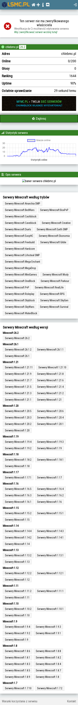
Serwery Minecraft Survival (54, 306)
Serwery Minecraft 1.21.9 (18, 373)
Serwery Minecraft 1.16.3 (18, 495)
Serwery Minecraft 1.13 (17, 561)
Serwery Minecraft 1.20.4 (50, 417)
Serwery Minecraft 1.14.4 (18, 531)
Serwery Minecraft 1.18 (17, 466)
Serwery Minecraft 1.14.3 (50, 531)
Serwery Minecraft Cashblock (20, 216)
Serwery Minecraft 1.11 (17, 597)
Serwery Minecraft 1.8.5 (17, 670)
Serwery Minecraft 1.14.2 (18, 537)
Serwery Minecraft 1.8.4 (48, 664)
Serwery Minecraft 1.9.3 (48, 626)
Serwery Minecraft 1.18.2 (18, 459)
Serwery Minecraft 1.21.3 (18, 393)
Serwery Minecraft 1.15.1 (50, 513)
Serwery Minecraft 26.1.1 (50, 349)
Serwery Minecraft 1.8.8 (48, 651)
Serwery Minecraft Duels (18, 229)
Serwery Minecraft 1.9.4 (17, 626)
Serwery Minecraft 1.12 (17, 579)
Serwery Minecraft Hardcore (20, 248)
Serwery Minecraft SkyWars (19, 306)
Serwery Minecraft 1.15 (17, 519)
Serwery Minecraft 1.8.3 (17, 664)
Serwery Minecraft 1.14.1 (50, 537)
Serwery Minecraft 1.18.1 (50, 459)
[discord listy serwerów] (48, 4)
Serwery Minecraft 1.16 (49, 501)
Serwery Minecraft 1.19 (49, 448)
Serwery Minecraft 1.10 (17, 615)
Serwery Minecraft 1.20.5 (18, 411)
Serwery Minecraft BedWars (19, 210)
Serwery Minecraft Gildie (53, 242)
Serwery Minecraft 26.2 (17, 338)
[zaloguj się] (75, 4)
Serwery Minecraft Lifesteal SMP (22, 255)
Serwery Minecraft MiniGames (21, 274)
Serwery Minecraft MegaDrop (20, 268)
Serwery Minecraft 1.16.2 (50, 495)
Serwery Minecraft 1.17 (49, 477)
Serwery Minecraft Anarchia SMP (22, 203)
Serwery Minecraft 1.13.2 (18, 555)
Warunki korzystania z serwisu (19, 701)
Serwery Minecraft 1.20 (17, 430)
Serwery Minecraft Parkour (55, 281)
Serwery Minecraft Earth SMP (52, 229)
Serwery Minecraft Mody (56, 274)
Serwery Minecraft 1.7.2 (49, 688)
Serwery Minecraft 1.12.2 (18, 573)
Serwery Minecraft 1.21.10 (52, 367)
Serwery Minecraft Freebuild (20, 242)
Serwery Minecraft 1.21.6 (50, 380)
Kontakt (71, 701)
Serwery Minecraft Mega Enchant (22, 261)
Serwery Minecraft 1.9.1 (48, 633)
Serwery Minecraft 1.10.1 (50, 608)
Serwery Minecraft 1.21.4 (50, 386)
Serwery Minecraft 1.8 (47, 676)
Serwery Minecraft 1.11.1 (50, 591)
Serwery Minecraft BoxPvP (54, 210)
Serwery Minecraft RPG (52, 293)
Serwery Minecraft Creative (56, 222)
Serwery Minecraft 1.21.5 (18, 386)
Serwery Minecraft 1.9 (16, 639)
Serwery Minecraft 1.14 (17, 544)
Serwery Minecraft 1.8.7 (48, 670)
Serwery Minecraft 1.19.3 (50, 441)
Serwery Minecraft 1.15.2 (18, 513)
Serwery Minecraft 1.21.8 (50, 373)
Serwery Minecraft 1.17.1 (18, 477)
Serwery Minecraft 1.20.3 (18, 417)
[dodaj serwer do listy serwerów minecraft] (38, 4)
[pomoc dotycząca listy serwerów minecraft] (43, 4)
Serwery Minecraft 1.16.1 (18, 501)
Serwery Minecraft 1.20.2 (18, 424)
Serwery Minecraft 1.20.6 (50, 411)
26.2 (22, 47)
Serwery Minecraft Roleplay (19, 293)
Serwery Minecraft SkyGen (54, 300)
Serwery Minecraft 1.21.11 (19, 367)
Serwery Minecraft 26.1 (17, 356)
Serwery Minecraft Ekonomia (54, 235)
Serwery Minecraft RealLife (49, 287)
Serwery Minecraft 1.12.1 (50, 573)
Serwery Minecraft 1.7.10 (18, 688)
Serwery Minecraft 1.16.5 (18, 488)
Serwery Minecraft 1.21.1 (18, 399)
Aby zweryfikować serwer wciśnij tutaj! (35, 32)
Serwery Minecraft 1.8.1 (17, 657)
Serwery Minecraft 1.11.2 (18, 591)
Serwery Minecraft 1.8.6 (17, 651)
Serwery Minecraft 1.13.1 (50, 555)
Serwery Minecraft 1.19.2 (18, 448)
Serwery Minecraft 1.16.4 (50, 488)
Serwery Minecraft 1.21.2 (50, 393)
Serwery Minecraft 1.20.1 (50, 424)
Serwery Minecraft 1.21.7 (18, 380)
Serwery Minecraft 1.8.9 (17, 676)
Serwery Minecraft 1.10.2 (18, 608)
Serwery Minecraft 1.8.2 (48, 657)
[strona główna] (16, 4)
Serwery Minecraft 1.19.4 (18, 441)
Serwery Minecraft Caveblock (20, 222)
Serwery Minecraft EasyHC (19, 235)
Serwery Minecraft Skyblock (20, 300)
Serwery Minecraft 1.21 (49, 399)
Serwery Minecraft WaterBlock (21, 313)
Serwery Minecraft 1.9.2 (17, 633)
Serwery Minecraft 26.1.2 (18, 349)
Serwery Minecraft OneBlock (20, 281)
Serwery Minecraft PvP (17, 287)
